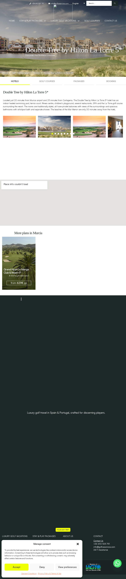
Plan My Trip (63, 530)
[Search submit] (115, 3)
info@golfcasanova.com (104, 547)
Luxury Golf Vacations (63, 20)
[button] (77, 544)
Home (12, 20)
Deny (42, 567)
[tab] (15, 81)
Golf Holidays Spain (21, 73)
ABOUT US (68, 536)
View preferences (67, 567)
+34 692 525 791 (101, 544)
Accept (16, 567)
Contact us (110, 20)
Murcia (36, 73)
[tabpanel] (63, 114)
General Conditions (28, 573)
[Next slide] (119, 126)
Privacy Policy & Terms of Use (49, 573)
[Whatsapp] (117, 563)
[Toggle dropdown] (45, 21)
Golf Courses (92, 20)
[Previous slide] (6, 126)
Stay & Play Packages (44, 536)
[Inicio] (63, 12)
